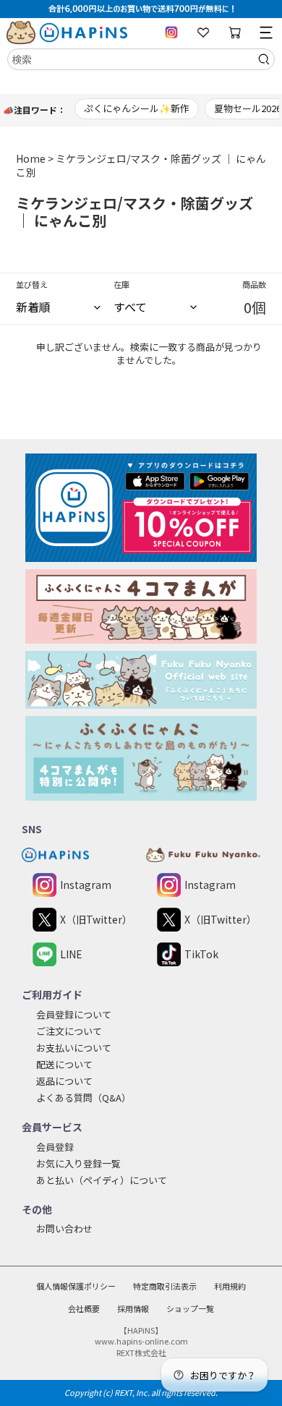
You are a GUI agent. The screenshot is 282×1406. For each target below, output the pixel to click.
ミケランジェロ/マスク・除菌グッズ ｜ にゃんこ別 (141, 165)
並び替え (32, 284)
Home (31, 158)
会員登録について (73, 1014)
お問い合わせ (64, 1228)
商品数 (254, 284)
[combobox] (141, 59)
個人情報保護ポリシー (76, 1286)
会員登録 (55, 1146)
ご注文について (69, 1031)
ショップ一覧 (190, 1308)
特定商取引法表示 (165, 1286)
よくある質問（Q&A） (83, 1097)
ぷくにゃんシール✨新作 (136, 108)
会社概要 (84, 1308)
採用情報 (133, 1308)
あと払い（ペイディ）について (101, 1180)
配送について (64, 1064)
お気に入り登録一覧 (78, 1163)
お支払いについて (73, 1047)
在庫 (121, 284)
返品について (64, 1081)
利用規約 (230, 1286)
